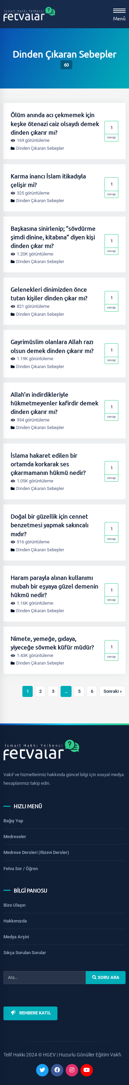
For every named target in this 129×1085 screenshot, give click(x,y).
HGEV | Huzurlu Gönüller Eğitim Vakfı (82, 1054)
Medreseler (14, 836)
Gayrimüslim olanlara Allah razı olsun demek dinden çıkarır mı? (52, 346)
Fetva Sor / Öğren (20, 868)
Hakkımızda (15, 921)
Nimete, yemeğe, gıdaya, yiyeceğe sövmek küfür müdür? (52, 642)
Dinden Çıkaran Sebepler (40, 148)
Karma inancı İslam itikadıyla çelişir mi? (48, 180)
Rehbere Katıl (35, 1012)
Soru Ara (108, 977)
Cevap (111, 132)
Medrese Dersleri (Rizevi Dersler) (36, 852)
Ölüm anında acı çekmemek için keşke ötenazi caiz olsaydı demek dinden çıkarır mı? (55, 123)
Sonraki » (113, 691)
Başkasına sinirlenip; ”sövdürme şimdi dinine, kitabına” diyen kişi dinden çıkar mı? (53, 237)
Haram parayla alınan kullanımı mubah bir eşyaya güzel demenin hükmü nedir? (54, 586)
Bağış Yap (13, 820)
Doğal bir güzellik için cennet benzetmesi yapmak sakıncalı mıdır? (49, 524)
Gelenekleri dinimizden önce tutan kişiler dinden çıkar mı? (49, 293)
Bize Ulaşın (14, 905)
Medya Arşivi (16, 936)
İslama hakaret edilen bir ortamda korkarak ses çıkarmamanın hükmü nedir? (48, 463)
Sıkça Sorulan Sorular (24, 952)
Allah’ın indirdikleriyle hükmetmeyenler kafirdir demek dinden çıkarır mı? (54, 402)
